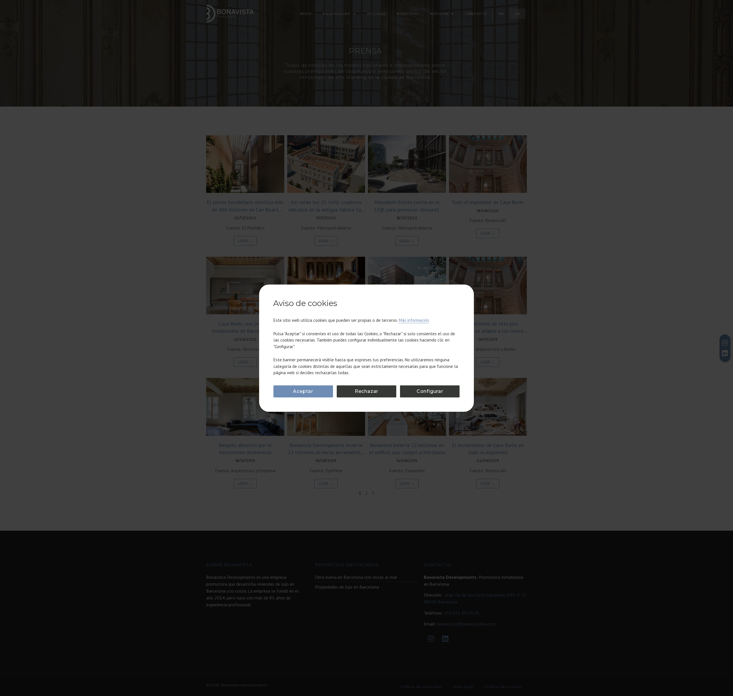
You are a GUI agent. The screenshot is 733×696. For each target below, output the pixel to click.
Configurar (430, 391)
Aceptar (303, 391)
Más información (414, 320)
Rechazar (366, 391)
